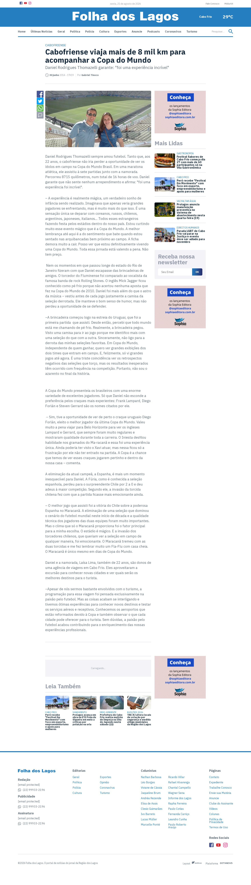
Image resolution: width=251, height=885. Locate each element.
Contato (214, 777)
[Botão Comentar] (40, 115)
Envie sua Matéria (220, 793)
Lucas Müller (149, 819)
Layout (187, 863)
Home (22, 31)
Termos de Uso (218, 827)
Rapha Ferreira (177, 803)
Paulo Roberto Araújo (177, 826)
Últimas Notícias (41, 31)
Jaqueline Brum (151, 793)
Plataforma (212, 863)
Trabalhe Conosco (220, 787)
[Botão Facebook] (21, 3)
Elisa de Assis (149, 803)
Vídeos (213, 808)
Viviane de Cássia (151, 787)
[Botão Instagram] (30, 3)
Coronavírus (173, 31)
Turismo (191, 31)
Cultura (104, 31)
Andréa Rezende (151, 798)
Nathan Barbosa (151, 777)
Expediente (216, 782)
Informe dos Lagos (179, 798)
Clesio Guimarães (151, 808)
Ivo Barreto (148, 814)
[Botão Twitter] (40, 101)
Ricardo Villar (176, 777)
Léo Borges (148, 782)
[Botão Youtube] (25, 3)
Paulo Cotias (176, 808)
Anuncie (137, 31)
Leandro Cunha (177, 819)
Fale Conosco (212, 3)
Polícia (89, 31)
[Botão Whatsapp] (40, 108)
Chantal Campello (179, 787)
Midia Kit (229, 3)
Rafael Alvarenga (179, 782)
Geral (61, 31)
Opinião (104, 782)
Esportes (120, 31)
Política (75, 31)
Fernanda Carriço (178, 814)
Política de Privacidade (216, 821)
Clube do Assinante (221, 803)
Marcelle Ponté (150, 824)
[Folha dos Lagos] (125, 17)
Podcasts (153, 31)
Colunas (214, 814)
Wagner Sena (176, 793)
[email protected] (29, 784)
